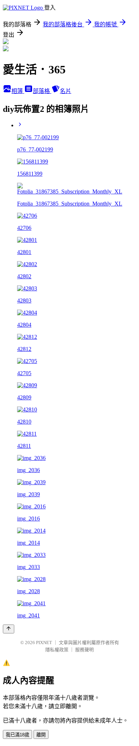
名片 (65, 91)
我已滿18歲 (17, 734)
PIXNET (44, 642)
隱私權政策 (56, 649)
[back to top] (8, 629)
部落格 (42, 91)
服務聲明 (84, 649)
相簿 (17, 91)
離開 (41, 734)
